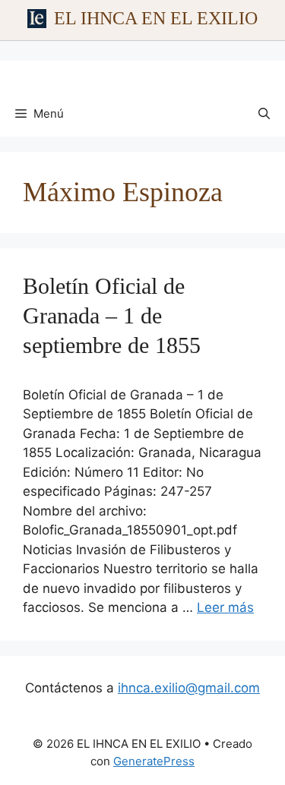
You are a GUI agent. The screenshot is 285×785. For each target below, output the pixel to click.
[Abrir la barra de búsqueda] (264, 114)
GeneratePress (154, 761)
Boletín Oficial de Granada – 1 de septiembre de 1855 (112, 315)
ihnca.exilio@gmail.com (189, 687)
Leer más (225, 607)
